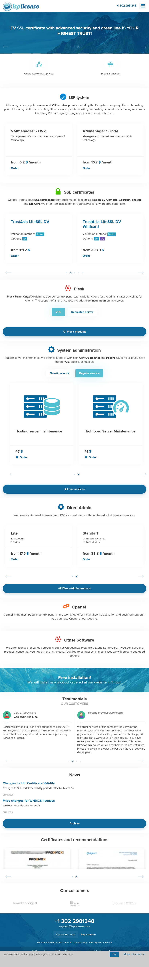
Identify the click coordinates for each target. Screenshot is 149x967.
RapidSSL (98, 200)
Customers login (65, 934)
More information (134, 954)
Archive (75, 823)
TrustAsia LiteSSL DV (30, 221)
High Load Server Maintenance (109, 431)
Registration (88, 934)
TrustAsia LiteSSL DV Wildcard (102, 224)
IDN (25, 239)
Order (15, 168)
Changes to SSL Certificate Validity (29, 783)
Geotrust (124, 200)
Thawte (136, 200)
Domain (40, 234)
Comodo (111, 200)
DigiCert (34, 204)
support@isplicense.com (74, 926)
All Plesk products (74, 331)
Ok (114, 954)
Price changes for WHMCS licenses (29, 801)
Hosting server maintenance (38, 431)
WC (102, 239)
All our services (75, 489)
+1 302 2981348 (126, 5)
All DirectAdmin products (74, 588)
